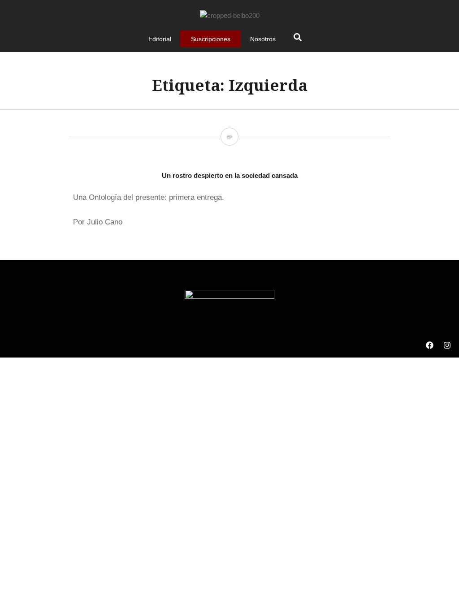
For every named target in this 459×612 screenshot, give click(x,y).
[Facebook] (429, 345)
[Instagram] (447, 345)
